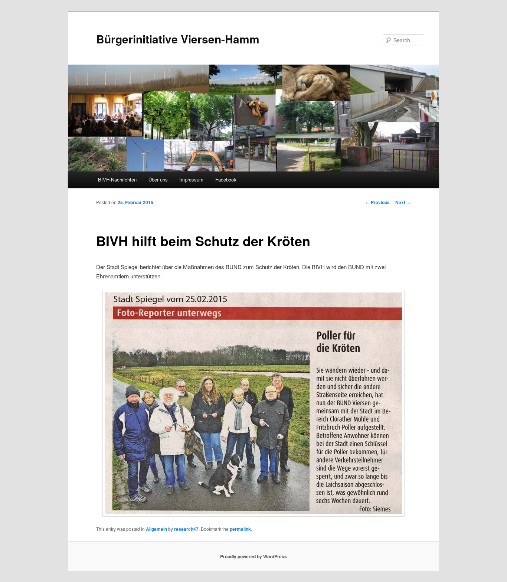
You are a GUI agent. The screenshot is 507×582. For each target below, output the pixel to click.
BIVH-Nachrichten (117, 179)
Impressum (191, 179)
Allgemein (156, 529)
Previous (377, 202)
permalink (240, 529)
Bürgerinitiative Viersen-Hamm (177, 39)
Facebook (225, 179)
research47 (186, 529)
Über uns (158, 179)
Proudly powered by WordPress (253, 556)
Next (403, 202)
